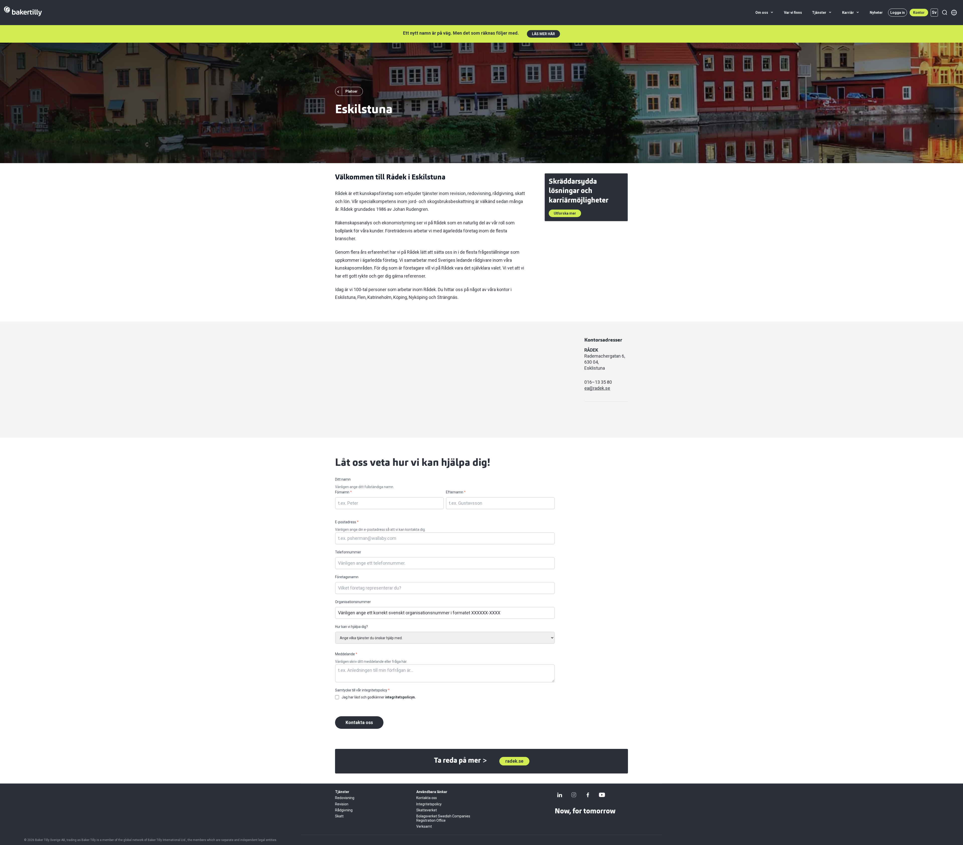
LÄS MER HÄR (543, 34)
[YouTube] (602, 795)
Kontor (919, 13)
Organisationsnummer (353, 602)
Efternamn (456, 492)
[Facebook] (588, 795)
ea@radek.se (597, 388)
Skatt (339, 816)
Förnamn (343, 492)
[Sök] (944, 13)
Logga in (897, 13)
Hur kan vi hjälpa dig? (351, 627)
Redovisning (344, 798)
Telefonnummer (348, 552)
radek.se (514, 761)
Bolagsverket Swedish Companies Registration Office (443, 818)
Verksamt (424, 826)
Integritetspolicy (429, 804)
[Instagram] (574, 795)
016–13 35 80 (598, 382)
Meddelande (346, 654)
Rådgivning (344, 810)
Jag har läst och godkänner (379, 697)
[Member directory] (954, 13)
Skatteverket (426, 810)
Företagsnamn (346, 577)
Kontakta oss (359, 722)
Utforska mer (565, 213)
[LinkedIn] (560, 795)
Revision (341, 804)
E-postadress (347, 522)
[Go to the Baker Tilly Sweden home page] (23, 12)
